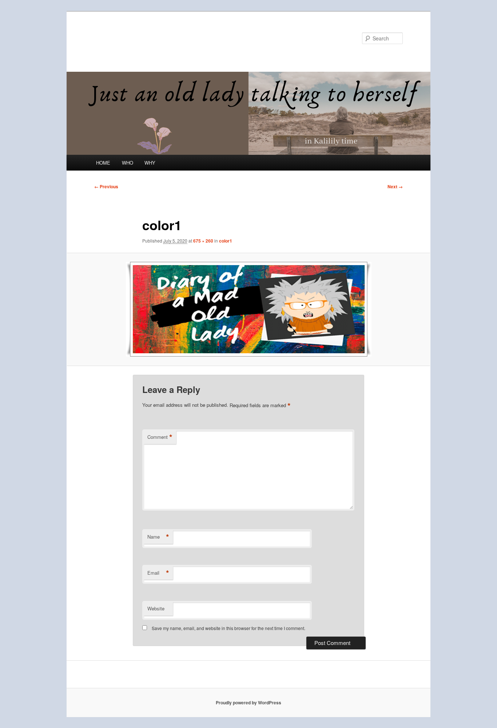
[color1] (248, 309)
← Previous (106, 186)
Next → (395, 186)
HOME (103, 162)
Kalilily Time (126, 38)
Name (158, 537)
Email (158, 573)
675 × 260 (203, 240)
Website (155, 608)
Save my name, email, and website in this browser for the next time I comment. (228, 628)
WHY (149, 162)
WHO (127, 162)
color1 (225, 240)
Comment (159, 437)
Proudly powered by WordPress (248, 702)
